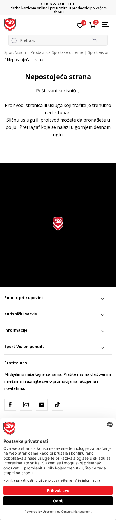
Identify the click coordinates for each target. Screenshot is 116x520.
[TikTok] (57, 404)
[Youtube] (41, 404)
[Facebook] (10, 404)
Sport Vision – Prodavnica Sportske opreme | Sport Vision (57, 52)
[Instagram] (26, 404)
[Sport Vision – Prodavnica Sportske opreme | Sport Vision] (10, 24)
